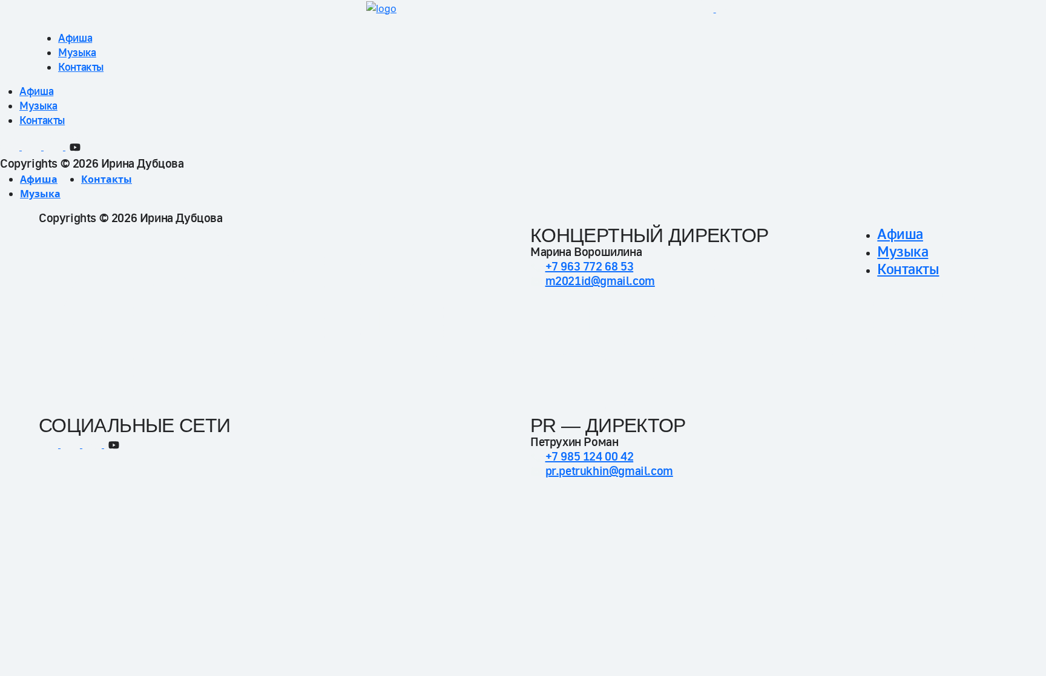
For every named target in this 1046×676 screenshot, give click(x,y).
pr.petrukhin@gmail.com (609, 471)
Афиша (75, 37)
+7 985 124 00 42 (589, 457)
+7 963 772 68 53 (589, 267)
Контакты (81, 67)
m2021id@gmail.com (600, 281)
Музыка (77, 52)
